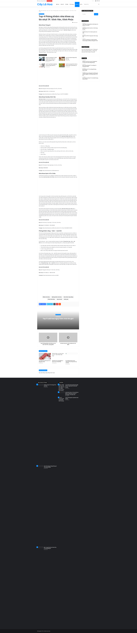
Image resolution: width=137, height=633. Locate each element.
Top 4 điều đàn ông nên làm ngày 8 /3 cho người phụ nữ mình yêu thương (71, 386)
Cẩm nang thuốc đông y (87, 50)
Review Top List (46, 10)
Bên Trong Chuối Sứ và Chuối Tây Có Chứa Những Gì (50, 548)
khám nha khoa (46, 297)
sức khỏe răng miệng (68, 297)
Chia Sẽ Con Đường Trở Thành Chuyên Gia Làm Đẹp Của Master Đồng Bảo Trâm (51, 59)
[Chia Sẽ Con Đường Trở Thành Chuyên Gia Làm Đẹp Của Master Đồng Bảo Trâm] (42, 59)
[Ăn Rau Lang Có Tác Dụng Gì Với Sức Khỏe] (40, 424)
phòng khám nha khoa (57, 297)
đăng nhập (45, 372)
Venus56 (93, 51)
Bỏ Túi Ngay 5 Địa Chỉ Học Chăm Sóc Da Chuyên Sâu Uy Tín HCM (71, 361)
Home (58, 4)
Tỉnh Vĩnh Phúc (51, 299)
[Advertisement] (58, 77)
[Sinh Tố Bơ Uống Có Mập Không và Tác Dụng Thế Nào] (40, 505)
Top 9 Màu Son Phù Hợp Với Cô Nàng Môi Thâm (44, 361)
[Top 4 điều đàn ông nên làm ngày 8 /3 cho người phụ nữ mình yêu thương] (61, 387)
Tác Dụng (72, 4)
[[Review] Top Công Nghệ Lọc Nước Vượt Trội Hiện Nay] (58, 356)
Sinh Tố (62, 4)
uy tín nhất (59, 299)
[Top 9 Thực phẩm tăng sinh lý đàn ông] (62, 59)
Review (77, 4)
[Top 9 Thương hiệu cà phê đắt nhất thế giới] (61, 437)
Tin (81, 4)
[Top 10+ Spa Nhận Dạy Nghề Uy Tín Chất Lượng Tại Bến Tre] (42, 65)
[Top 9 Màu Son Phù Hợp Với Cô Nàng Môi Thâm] (45, 356)
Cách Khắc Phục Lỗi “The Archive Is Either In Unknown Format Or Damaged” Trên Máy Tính (71, 393)
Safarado (95, 49)
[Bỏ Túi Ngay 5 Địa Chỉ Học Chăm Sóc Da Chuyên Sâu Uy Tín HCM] (71, 356)
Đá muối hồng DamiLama (87, 49)
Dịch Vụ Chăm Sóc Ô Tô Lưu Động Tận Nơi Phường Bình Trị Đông (67, 0)
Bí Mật (67, 4)
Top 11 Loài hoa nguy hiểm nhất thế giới (58, 319)
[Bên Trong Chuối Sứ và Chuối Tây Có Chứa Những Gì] (40, 587)
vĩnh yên (66, 299)
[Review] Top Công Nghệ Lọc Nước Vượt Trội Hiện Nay (57, 361)
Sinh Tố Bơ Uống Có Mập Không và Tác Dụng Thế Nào (50, 467)
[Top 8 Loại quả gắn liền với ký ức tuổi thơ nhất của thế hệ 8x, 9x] (62, 65)
